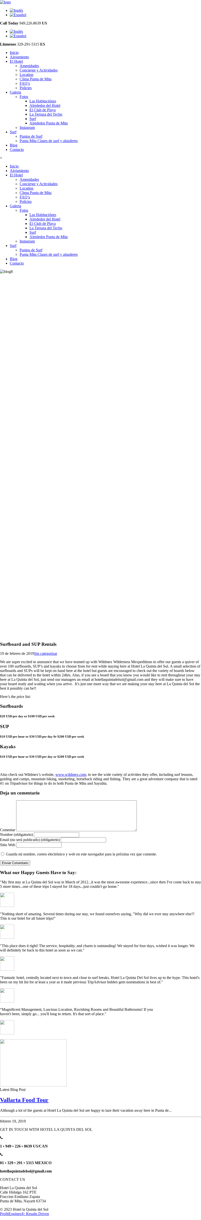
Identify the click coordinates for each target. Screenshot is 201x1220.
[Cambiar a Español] (18, 15)
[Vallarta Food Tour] (33, 1085)
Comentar (7, 830)
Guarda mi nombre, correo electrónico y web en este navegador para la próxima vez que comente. (81, 854)
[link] (14, 52)
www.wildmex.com (70, 774)
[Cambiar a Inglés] (16, 10)
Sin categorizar (45, 653)
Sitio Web (7, 845)
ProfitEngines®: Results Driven (24, 1214)
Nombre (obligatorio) (16, 834)
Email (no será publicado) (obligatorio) (30, 840)
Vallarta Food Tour (24, 1100)
